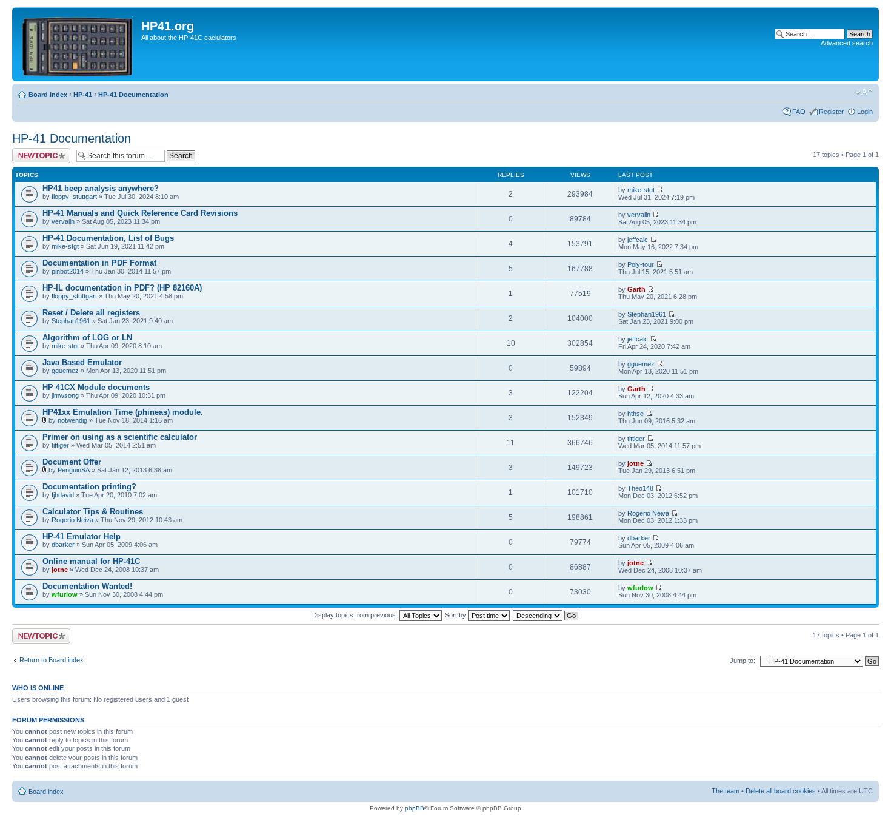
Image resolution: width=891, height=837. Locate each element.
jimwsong (65, 395)
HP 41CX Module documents (96, 387)
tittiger (60, 445)
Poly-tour (640, 264)
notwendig (72, 420)
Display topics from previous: (355, 615)
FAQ (799, 111)
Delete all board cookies (781, 791)
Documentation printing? (89, 486)
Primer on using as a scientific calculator (119, 437)
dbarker (63, 544)
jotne (635, 463)
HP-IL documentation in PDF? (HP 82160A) (122, 287)
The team (725, 791)
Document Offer (71, 461)
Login (865, 111)
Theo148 (640, 488)
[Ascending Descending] (546, 615)
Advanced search (847, 43)
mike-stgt (641, 189)
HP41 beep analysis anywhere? (100, 188)
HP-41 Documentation (133, 94)
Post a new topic (36, 151)
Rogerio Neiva (72, 519)
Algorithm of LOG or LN (87, 337)
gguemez (65, 370)
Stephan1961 (71, 320)
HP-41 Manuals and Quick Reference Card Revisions (140, 213)
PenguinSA (74, 470)
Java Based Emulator (82, 362)
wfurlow (65, 594)
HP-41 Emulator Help (81, 536)
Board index (47, 94)
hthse (635, 413)
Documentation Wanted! (87, 586)
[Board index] (78, 44)
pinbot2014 (68, 271)
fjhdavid (63, 495)
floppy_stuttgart (74, 196)
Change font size (864, 92)
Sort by (456, 615)
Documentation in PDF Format (99, 262)
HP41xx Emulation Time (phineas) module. (122, 412)
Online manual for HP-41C (91, 561)
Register (831, 111)
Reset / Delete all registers (91, 312)
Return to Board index (51, 660)
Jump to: (742, 660)
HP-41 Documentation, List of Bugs (108, 238)
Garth (636, 289)
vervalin (63, 221)
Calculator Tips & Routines (92, 511)
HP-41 (82, 94)
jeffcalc (637, 239)
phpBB (414, 808)
